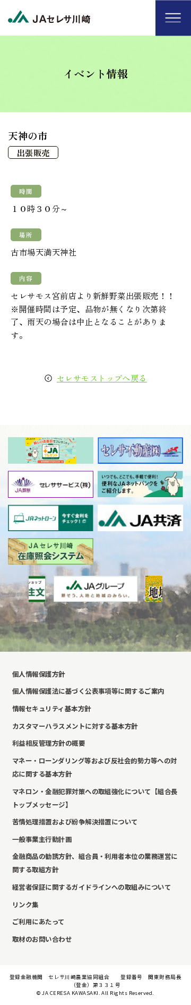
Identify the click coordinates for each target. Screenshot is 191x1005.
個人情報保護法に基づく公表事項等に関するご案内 (88, 691)
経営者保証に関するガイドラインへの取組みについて (91, 887)
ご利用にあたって (38, 921)
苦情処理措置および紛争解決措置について (75, 822)
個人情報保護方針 (38, 674)
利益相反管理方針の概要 (48, 743)
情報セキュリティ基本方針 (51, 708)
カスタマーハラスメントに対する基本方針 (75, 726)
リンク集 (25, 904)
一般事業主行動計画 (42, 839)
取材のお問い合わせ (42, 939)
